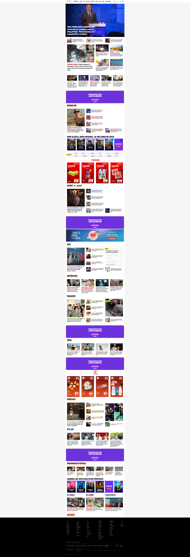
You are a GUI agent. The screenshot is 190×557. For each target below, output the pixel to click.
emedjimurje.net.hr (79, 550)
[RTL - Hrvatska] (117, 545)
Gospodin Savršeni (89, 533)
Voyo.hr (74, 550)
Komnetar (111, 527)
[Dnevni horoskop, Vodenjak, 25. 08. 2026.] (108, 156)
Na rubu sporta (79, 527)
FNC (77, 533)
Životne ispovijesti (101, 536)
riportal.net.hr (100, 550)
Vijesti (67, 522)
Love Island (88, 530)
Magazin (88, 1)
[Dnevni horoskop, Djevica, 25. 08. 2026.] (117, 153)
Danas (68, 521)
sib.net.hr (84, 550)
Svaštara (111, 532)
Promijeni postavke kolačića (101, 545)
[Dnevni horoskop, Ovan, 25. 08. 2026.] (76, 153)
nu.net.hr (118, 550)
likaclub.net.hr (78, 551)
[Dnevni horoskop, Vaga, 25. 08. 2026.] (76, 156)
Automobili (100, 538)
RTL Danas (68, 527)
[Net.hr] (122, 545)
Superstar (88, 532)
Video (122, 523)
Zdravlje (100, 535)
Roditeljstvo (100, 533)
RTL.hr (68, 550)
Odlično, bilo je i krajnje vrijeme (112, 255)
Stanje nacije (68, 530)
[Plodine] (95, 160)
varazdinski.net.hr (94, 550)
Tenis (77, 530)
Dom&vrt (100, 524)
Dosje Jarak (68, 532)
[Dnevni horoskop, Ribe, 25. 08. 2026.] (117, 156)
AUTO (100, 1)
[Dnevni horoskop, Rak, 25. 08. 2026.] (100, 153)
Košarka (78, 529)
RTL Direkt (68, 529)
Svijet (67, 524)
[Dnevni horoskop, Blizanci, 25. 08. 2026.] (92, 153)
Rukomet (78, 524)
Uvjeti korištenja (78, 545)
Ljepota (99, 527)
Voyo (87, 536)
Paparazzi (88, 527)
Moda (99, 530)
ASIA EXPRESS (108, 1)
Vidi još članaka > (71, 514)
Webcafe (92, 1)
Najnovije (122, 524)
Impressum (68, 545)
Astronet (111, 522)
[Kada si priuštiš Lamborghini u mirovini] (114, 307)
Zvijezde (88, 522)
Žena (96, 1)
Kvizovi (111, 533)
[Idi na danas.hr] (76, 1)
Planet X (111, 530)
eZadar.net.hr (114, 550)
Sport (81, 1)
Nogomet (78, 522)
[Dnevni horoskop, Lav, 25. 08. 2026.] (108, 153)
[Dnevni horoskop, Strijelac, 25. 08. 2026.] (92, 156)
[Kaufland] (95, 372)
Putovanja (100, 532)
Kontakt (95, 545)
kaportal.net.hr (89, 550)
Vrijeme (68, 533)
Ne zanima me (109, 258)
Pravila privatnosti (90, 545)
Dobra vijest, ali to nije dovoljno (112, 261)
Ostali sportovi (78, 532)
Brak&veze (100, 522)
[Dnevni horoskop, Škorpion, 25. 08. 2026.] (84, 156)
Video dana (111, 535)
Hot (84, 1)
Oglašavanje (73, 545)
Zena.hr (71, 550)
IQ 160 (103, 1)
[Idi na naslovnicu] (69, 2)
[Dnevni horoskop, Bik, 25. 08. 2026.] (84, 153)
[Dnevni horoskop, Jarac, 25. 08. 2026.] (100, 156)
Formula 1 (78, 535)
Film (87, 524)
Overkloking (111, 529)
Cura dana (111, 524)
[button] (68, 140)
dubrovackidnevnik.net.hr (107, 550)
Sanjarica (122, 526)
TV (87, 529)
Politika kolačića (84, 545)
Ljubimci (100, 529)
